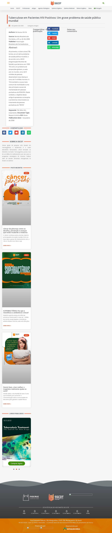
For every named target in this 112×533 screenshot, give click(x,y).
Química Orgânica (57, 8)
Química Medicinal (69, 8)
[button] (103, 3)
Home (12, 8)
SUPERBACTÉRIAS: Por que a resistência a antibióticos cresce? (16, 312)
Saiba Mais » (7, 245)
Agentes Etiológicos (43, 8)
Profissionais (26, 8)
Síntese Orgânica (81, 8)
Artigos (34, 8)
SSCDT (18, 8)
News (90, 8)
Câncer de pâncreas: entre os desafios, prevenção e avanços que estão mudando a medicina (15, 231)
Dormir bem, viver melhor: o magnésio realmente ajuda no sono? (14, 389)
